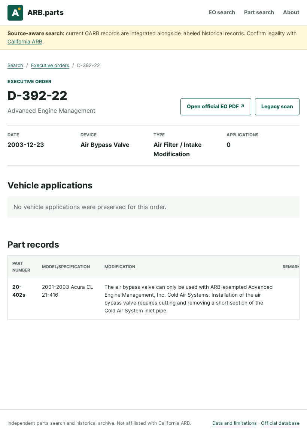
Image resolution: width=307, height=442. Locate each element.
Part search (259, 12)
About (291, 12)
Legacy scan (277, 106)
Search (15, 65)
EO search (222, 12)
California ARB (24, 41)
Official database (280, 423)
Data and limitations (234, 423)
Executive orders (50, 65)
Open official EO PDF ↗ (216, 106)
